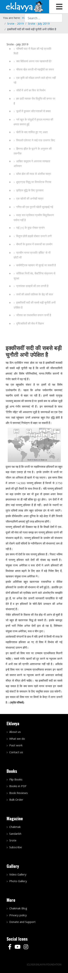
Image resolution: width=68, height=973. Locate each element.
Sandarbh (15, 833)
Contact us (16, 752)
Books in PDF (17, 786)
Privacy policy (18, 915)
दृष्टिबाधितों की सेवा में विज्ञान (30, 323)
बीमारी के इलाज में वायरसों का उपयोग (34, 244)
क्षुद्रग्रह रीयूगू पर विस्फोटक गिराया (33, 182)
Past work (15, 745)
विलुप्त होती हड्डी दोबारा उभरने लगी (34, 236)
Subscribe (15, 847)
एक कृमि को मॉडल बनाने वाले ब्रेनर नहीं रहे (35, 80)
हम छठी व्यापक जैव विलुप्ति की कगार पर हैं (34, 101)
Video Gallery (17, 874)
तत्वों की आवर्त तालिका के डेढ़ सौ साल (34, 294)
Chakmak (15, 827)
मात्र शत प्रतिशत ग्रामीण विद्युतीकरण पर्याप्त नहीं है (34, 217)
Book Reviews (18, 793)
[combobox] (43, 18)
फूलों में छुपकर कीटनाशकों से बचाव (33, 111)
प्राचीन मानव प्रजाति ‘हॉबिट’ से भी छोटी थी (32, 255)
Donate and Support (22, 922)
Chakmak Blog (18, 908)
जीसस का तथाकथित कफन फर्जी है (33, 315)
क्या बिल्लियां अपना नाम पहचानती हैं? (34, 61)
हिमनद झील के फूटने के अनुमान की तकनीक (33, 151)
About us (15, 732)
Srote (12, 840)
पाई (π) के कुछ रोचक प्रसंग (30, 227)
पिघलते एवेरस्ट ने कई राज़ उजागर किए (35, 140)
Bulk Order (16, 799)
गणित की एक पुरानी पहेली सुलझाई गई (34, 207)
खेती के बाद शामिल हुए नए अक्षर (32, 132)
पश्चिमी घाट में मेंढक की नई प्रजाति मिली (32, 51)
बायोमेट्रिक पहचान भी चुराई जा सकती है (36, 265)
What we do (17, 738)
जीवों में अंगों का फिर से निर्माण (31, 90)
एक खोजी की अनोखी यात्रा (29, 198)
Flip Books (15, 779)
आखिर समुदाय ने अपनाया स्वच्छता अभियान (32, 163)
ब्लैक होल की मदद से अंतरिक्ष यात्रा (33, 174)
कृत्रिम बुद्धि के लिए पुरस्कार (30, 190)
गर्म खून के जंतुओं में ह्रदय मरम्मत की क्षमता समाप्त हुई (33, 122)
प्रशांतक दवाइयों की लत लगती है (32, 286)
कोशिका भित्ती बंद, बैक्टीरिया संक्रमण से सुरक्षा (34, 275)
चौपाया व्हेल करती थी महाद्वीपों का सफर (35, 69)
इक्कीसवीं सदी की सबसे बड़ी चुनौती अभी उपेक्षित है (35, 305)
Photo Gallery (18, 881)
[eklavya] (24, 6)
